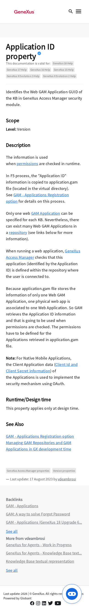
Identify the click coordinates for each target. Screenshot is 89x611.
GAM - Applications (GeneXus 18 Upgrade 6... (44, 522)
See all (12, 531)
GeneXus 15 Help (64, 69)
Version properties (64, 470)
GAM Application (45, 213)
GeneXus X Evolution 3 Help (23, 76)
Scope (12, 120)
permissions (27, 163)
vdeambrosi (67, 479)
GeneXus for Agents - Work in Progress (39, 544)
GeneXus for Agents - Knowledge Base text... (44, 553)
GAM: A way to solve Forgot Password (38, 514)
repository (18, 232)
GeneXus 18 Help (63, 63)
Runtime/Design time (28, 399)
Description (18, 145)
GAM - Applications (22, 505)
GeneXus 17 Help (17, 69)
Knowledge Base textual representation (40, 561)
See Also (15, 424)
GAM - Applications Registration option (40, 436)
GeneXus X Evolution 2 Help (59, 76)
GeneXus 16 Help (40, 69)
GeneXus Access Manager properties (28, 470)
